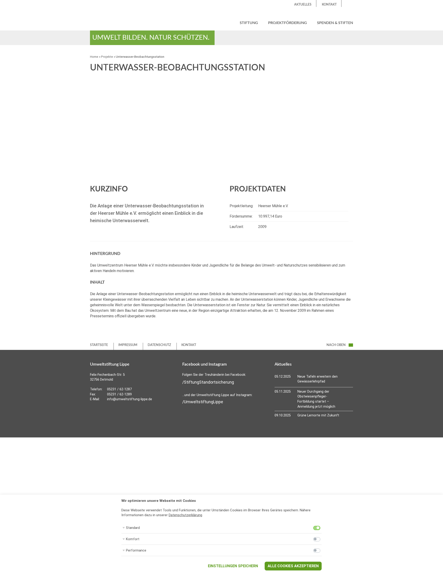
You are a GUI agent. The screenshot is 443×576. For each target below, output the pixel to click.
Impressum (127, 345)
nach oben (336, 345)
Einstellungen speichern (233, 566)
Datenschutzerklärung (185, 515)
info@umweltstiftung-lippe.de (129, 399)
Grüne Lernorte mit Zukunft (318, 415)
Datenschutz (159, 345)
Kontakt (329, 4)
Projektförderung (287, 23)
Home (94, 56)
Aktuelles (302, 4)
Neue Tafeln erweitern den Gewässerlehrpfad (317, 379)
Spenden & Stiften (335, 23)
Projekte (107, 56)
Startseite (99, 345)
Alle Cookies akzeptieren (293, 566)
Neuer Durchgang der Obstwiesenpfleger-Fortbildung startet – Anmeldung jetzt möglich (316, 399)
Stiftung (249, 23)
